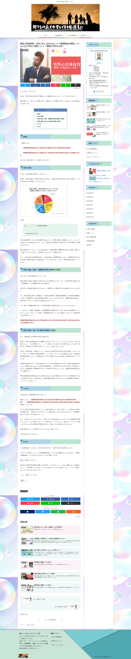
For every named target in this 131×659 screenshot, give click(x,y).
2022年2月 (89, 209)
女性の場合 (40, 116)
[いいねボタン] (22, 480)
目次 (48, 110)
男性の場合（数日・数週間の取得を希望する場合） (51, 118)
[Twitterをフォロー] (42, 511)
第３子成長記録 (91, 237)
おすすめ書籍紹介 (91, 149)
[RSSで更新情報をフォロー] (73, 511)
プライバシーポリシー (93, 157)
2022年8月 (89, 201)
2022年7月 (89, 205)
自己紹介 (89, 245)
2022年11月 (90, 193)
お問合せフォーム (91, 153)
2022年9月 (89, 197)
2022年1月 (89, 213)
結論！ (39, 113)
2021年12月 (90, 217)
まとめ (39, 123)
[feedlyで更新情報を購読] (58, 511)
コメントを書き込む (50, 619)
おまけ (39, 126)
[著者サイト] (27, 511)
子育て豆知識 (90, 229)
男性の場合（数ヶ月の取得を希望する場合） (49, 121)
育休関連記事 (24, 491)
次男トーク (89, 233)
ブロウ (99, 63)
